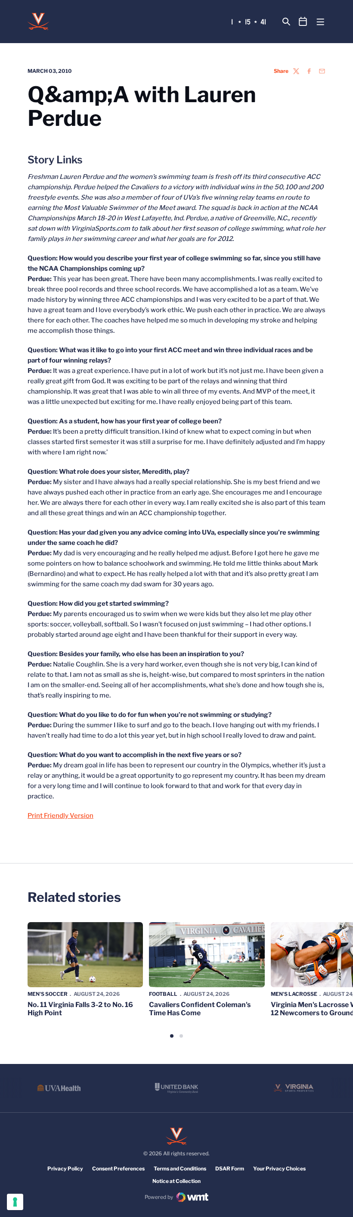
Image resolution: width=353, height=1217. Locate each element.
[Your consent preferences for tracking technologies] (15, 1202)
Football (163, 994)
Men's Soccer (48, 994)
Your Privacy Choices (279, 1168)
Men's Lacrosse (294, 994)
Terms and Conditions (180, 1168)
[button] (171, 1036)
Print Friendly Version (60, 816)
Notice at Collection (176, 1181)
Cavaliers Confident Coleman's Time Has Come (200, 1009)
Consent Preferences (118, 1168)
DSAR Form (229, 1168)
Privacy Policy (65, 1168)
